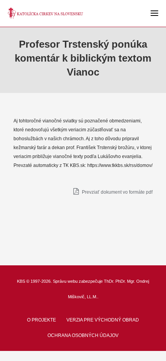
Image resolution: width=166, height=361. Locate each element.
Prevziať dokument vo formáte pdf (116, 192)
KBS (21, 281)
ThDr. (109, 281)
